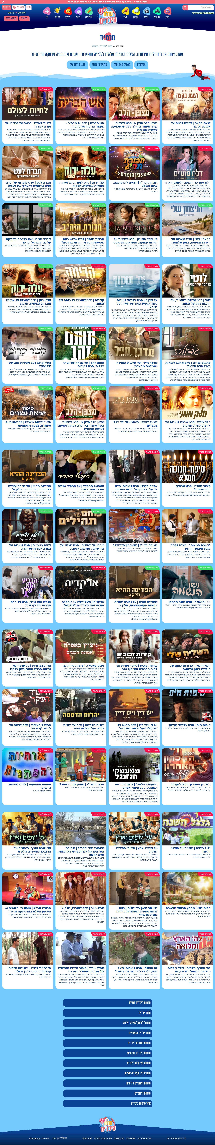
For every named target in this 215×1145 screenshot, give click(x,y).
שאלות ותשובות (87, 1138)
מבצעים (24, 18)
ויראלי (78, 17)
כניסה (28, 7)
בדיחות (67, 17)
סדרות (168, 17)
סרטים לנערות (99, 65)
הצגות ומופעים (78, 65)
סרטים (146, 17)
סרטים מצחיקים (122, 65)
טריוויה (57, 17)
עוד (47, 17)
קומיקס (135, 17)
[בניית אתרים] (63, 1138)
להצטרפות (6, 7)
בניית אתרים (56, 1138)
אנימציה (141, 65)
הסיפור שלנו (22, 13)
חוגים (125, 17)
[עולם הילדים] (107, 15)
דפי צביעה (88, 17)
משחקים (157, 17)
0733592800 (130, 1138)
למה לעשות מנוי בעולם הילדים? (203, 13)
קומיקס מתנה (11, 18)
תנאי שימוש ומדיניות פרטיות (103, 1138)
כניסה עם (20, 7)
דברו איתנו (11, 13)
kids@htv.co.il (119, 1138)
